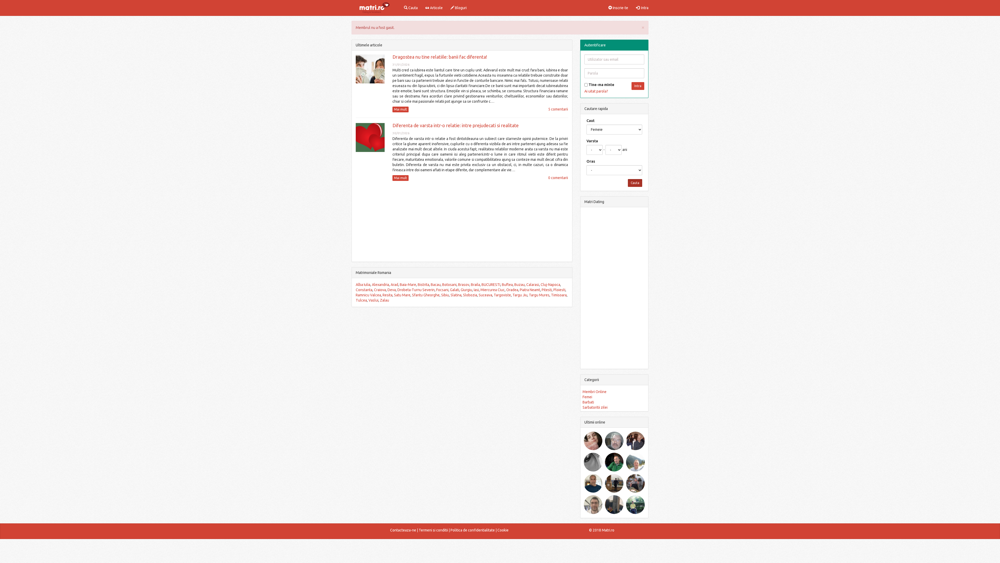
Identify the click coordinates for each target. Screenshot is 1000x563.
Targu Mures (539, 295)
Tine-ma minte (601, 85)
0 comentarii (558, 178)
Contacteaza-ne (403, 530)
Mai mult (400, 109)
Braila (475, 285)
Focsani (442, 290)
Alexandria (380, 285)
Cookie (503, 530)
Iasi (476, 290)
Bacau (436, 285)
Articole (436, 8)
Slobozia (470, 295)
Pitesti (547, 290)
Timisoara (559, 295)
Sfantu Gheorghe (426, 295)
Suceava (485, 295)
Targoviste (502, 295)
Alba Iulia (363, 285)
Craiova (380, 290)
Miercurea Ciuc (492, 290)
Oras (590, 161)
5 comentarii (558, 109)
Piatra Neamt (530, 290)
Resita (387, 295)
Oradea (512, 290)
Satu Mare (402, 295)
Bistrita (423, 285)
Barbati (588, 402)
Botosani (449, 285)
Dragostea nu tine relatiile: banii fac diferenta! (439, 56)
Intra (644, 8)
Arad (394, 285)
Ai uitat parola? (596, 91)
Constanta (364, 290)
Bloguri (460, 8)
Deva (392, 290)
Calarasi (532, 285)
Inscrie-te (620, 8)
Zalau (384, 300)
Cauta (413, 8)
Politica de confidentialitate (473, 530)
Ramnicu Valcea (368, 295)
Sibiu (445, 295)
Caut (590, 121)
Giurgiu (466, 290)
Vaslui (373, 300)
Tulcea (361, 300)
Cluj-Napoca (550, 285)
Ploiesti (559, 290)
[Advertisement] (462, 221)
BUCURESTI (491, 285)
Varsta (592, 141)
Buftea (507, 285)
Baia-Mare (408, 285)
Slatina (456, 295)
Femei (587, 397)
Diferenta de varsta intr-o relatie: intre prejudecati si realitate (455, 125)
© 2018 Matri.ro (601, 530)
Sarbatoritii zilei (595, 407)
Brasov (463, 285)
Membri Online (595, 392)
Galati (454, 290)
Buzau (519, 285)
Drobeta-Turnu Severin (416, 290)
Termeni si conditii (433, 530)
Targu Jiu (519, 295)
